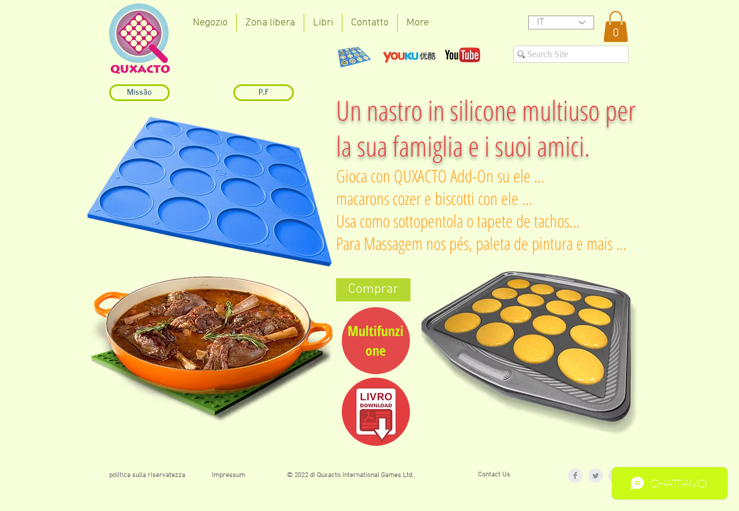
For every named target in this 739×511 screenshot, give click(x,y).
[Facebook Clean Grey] (575, 475)
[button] (616, 26)
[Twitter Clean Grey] (595, 475)
